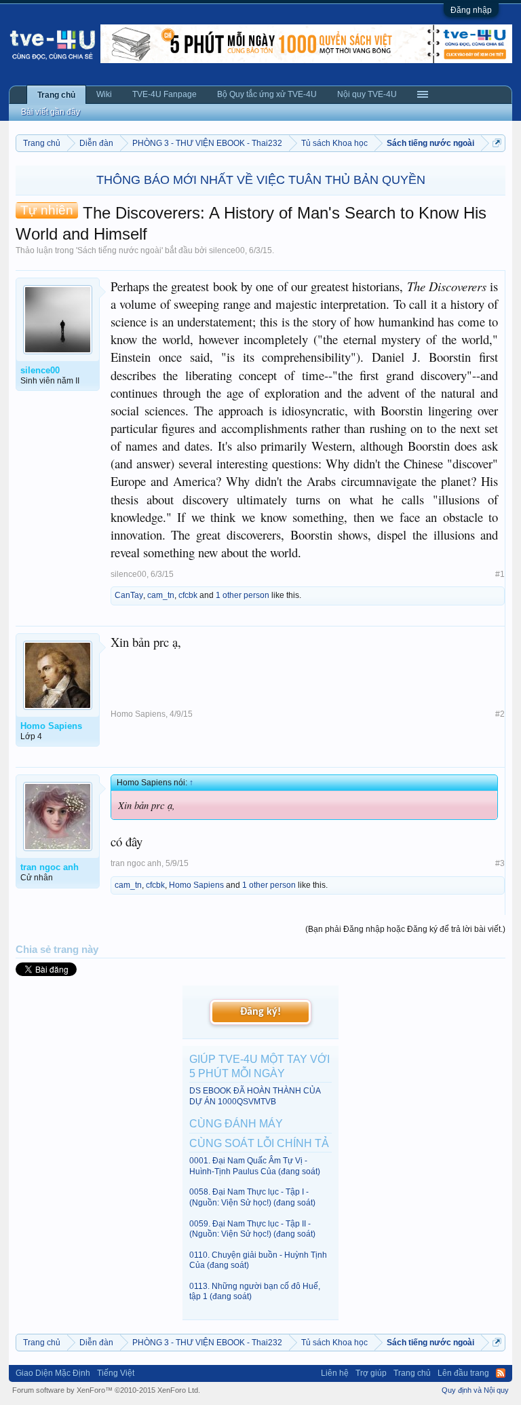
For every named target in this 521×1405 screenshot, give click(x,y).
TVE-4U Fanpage (164, 94)
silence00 (227, 250)
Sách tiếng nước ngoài (119, 250)
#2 (500, 714)
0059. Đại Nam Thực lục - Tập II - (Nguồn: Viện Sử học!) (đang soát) (252, 1229)
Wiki (104, 94)
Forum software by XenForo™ (106, 1390)
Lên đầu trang (463, 1373)
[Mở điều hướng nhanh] (497, 142)
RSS (500, 1373)
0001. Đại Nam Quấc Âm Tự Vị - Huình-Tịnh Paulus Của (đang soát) (254, 1166)
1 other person (242, 595)
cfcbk (187, 595)
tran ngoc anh (136, 863)
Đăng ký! (260, 1012)
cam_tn (160, 595)
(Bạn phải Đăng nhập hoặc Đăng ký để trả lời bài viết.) (405, 929)
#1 (500, 574)
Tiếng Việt (115, 1373)
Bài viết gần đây (50, 112)
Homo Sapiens (138, 714)
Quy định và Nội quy (475, 1390)
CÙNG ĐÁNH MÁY (236, 1123)
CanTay (129, 595)
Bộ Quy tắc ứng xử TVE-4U (267, 94)
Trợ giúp (371, 1373)
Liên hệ (335, 1373)
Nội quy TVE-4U (367, 94)
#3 (500, 863)
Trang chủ (56, 95)
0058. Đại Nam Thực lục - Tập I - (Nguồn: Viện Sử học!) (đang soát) (252, 1197)
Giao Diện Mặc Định (53, 1373)
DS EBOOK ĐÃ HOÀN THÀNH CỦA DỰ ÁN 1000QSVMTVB (254, 1096)
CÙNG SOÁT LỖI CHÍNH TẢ (259, 1143)
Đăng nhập (471, 10)
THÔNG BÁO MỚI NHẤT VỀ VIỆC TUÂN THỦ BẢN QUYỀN (260, 180)
